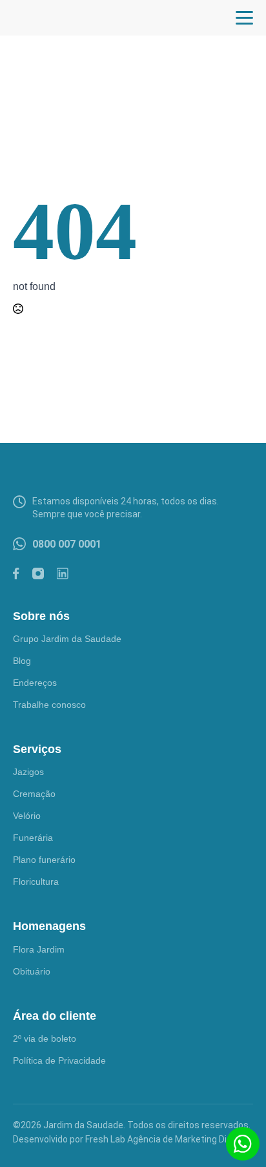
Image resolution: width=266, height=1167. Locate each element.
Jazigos (28, 772)
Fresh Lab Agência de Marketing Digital (165, 1139)
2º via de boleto (44, 1038)
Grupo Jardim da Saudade (67, 639)
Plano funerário (44, 859)
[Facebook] (16, 573)
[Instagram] (38, 573)
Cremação (34, 794)
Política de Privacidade (59, 1060)
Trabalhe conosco (49, 704)
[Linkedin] (62, 573)
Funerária (33, 837)
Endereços (35, 682)
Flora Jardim (39, 949)
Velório (27, 816)
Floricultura (36, 881)
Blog (22, 661)
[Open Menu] (244, 17)
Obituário (31, 971)
